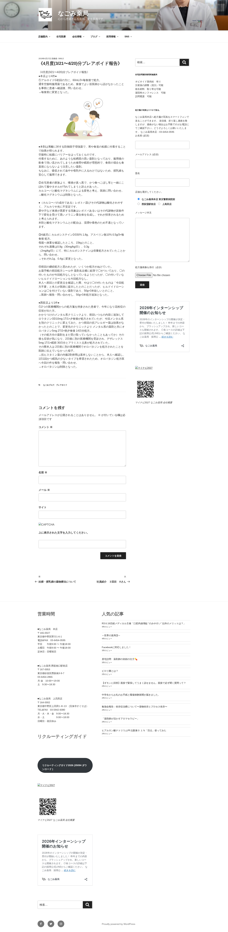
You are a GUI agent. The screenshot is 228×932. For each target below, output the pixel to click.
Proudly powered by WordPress (118, 924)
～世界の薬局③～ (111, 635)
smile (61, 59)
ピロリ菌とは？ (110, 671)
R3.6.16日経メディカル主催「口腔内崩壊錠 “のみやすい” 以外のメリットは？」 (144, 623)
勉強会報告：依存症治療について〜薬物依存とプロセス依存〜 (134, 706)
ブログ (93, 36)
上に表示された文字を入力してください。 (64, 532)
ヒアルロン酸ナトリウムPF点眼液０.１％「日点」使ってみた (134, 730)
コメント (46, 427)
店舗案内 (43, 36)
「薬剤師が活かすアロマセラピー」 (120, 718)
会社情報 (77, 36)
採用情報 (111, 36)
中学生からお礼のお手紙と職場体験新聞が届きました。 (131, 694)
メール (44, 490)
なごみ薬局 (73, 13)
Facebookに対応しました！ (116, 647)
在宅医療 (61, 36)
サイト (43, 507)
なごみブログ (48, 385)
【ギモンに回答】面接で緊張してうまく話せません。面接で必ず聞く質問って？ (144, 683)
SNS (127, 36)
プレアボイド (61, 385)
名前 (43, 472)
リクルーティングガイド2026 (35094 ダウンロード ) (64, 767)
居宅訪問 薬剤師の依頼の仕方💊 (119, 659)
